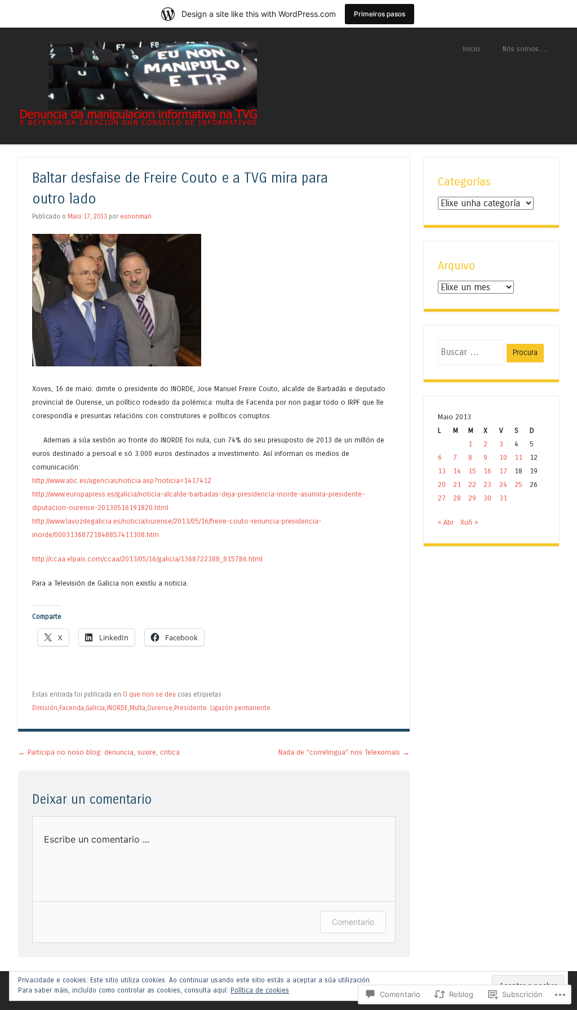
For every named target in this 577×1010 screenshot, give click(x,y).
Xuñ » (469, 522)
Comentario (353, 922)
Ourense (159, 708)
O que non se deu (149, 694)
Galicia (95, 708)
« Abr (446, 522)
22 (472, 484)
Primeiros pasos (379, 14)
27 (442, 498)
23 (487, 484)
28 (457, 498)
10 (503, 457)
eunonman (136, 216)
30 (487, 498)
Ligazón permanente (240, 708)
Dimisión (44, 708)
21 (457, 484)
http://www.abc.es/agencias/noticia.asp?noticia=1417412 (121, 480)
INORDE (117, 708)
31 (503, 498)
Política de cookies (259, 990)
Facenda (71, 708)
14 (457, 471)
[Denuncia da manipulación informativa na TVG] (138, 123)
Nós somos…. (525, 49)
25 (518, 484)
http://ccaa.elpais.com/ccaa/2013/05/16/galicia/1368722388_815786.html (147, 559)
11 (518, 457)
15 (472, 471)
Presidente (190, 708)
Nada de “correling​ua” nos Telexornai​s (344, 752)
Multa (137, 708)
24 (503, 484)
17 (503, 471)
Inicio (471, 49)
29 (472, 498)
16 (487, 471)
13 (442, 471)
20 (442, 484)
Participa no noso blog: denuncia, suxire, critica (99, 752)
